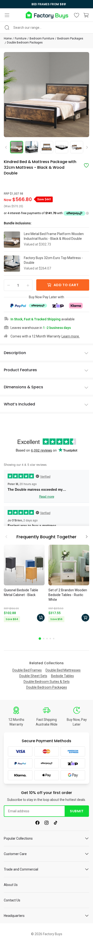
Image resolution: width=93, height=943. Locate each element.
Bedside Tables (62, 676)
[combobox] (46, 27)
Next (85, 147)
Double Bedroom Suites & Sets (47, 681)
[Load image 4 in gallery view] (61, 147)
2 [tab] (43, 638)
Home (8, 38)
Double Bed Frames (27, 670)
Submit (76, 811)
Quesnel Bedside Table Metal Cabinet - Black (21, 592)
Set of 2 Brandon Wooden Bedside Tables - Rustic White (67, 594)
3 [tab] (47, 638)
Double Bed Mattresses (63, 670)
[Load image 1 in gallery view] (16, 147)
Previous (7, 147)
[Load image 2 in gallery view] (31, 147)
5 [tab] (53, 638)
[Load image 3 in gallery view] (46, 147)
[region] (46, 4)
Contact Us (12, 900)
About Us (11, 885)
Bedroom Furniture (42, 38)
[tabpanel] (24, 584)
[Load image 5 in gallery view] (76, 147)
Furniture (20, 38)
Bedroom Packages (70, 38)
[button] (7, 15)
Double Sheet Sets (33, 676)
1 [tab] (40, 638)
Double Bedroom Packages (25, 42)
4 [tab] (50, 638)
